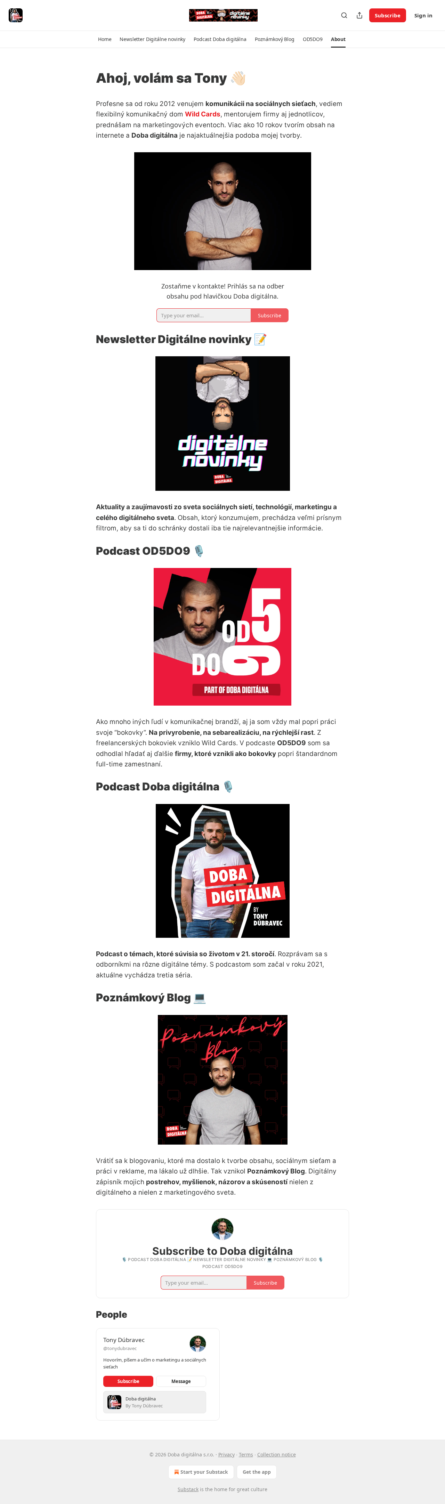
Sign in (423, 15)
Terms (246, 1454)
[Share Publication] (359, 15)
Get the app (257, 1472)
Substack (188, 1489)
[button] (104, 39)
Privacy (226, 1454)
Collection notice (276, 1454)
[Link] (86, 77)
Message (181, 1381)
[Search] (344, 15)
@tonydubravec (120, 1348)
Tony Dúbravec (124, 1340)
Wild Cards (202, 114)
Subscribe (387, 15)
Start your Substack (204, 1472)
